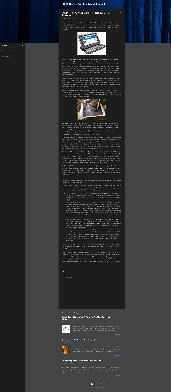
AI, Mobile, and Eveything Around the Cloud (84, 4)
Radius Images (102, 387)
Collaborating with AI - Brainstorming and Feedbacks (81, 361)
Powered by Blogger (99, 384)
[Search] (137, 5)
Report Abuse (5, 56)
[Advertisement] (132, 36)
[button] (120, 13)
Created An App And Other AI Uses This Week (78, 340)
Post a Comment (69, 277)
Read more (117, 334)
